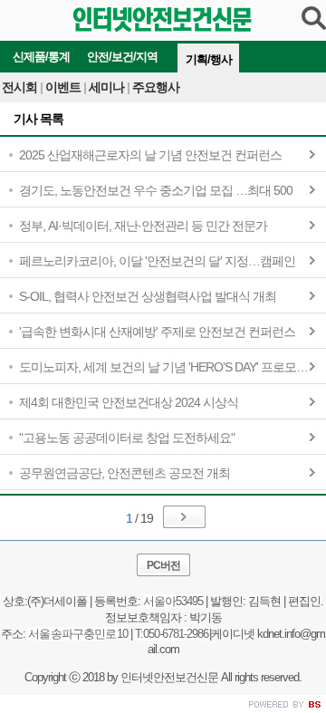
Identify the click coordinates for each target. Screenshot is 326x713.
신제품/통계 (41, 56)
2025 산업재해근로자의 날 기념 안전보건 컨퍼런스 (150, 155)
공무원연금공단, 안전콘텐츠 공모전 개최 (124, 473)
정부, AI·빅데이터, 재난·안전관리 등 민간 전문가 (143, 225)
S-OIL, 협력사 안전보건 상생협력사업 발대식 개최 (147, 296)
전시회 (22, 87)
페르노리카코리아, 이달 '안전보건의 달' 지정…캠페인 (157, 261)
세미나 (109, 87)
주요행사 (155, 87)
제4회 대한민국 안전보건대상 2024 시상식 (128, 402)
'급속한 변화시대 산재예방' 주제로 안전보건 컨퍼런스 (157, 331)
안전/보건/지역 (122, 56)
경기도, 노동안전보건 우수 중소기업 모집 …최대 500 (155, 190)
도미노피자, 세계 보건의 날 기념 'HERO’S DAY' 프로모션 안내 (172, 367)
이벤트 (65, 87)
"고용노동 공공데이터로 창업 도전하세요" (127, 437)
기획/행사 (209, 59)
